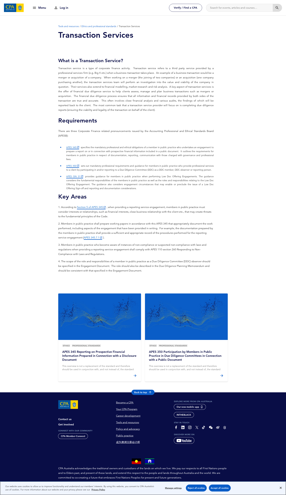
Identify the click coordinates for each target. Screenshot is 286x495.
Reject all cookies (196, 488)
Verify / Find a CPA (185, 7)
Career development (128, 415)
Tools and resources (127, 422)
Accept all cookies (220, 488)
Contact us (65, 419)
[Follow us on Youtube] (184, 440)
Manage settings (173, 488)
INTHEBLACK (184, 414)
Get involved (66, 424)
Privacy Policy (98, 489)
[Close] (280, 487)
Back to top (140, 392)
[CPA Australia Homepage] (14, 7)
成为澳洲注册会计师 (128, 442)
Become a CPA (124, 402)
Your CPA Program (126, 409)
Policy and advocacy (128, 429)
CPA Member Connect (73, 436)
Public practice (124, 435)
